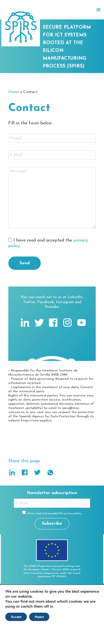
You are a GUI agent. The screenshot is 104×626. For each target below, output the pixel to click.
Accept (16, 617)
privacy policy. (73, 513)
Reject (39, 617)
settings (61, 606)
